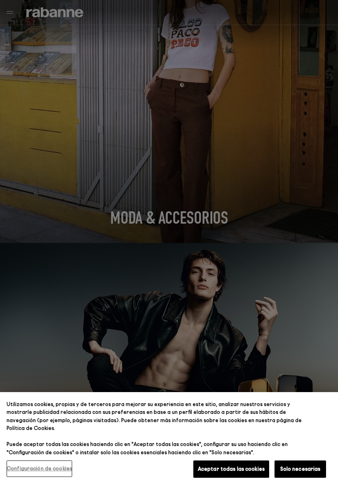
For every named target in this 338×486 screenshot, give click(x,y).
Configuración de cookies (39, 468)
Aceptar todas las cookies (231, 468)
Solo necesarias (300, 468)
